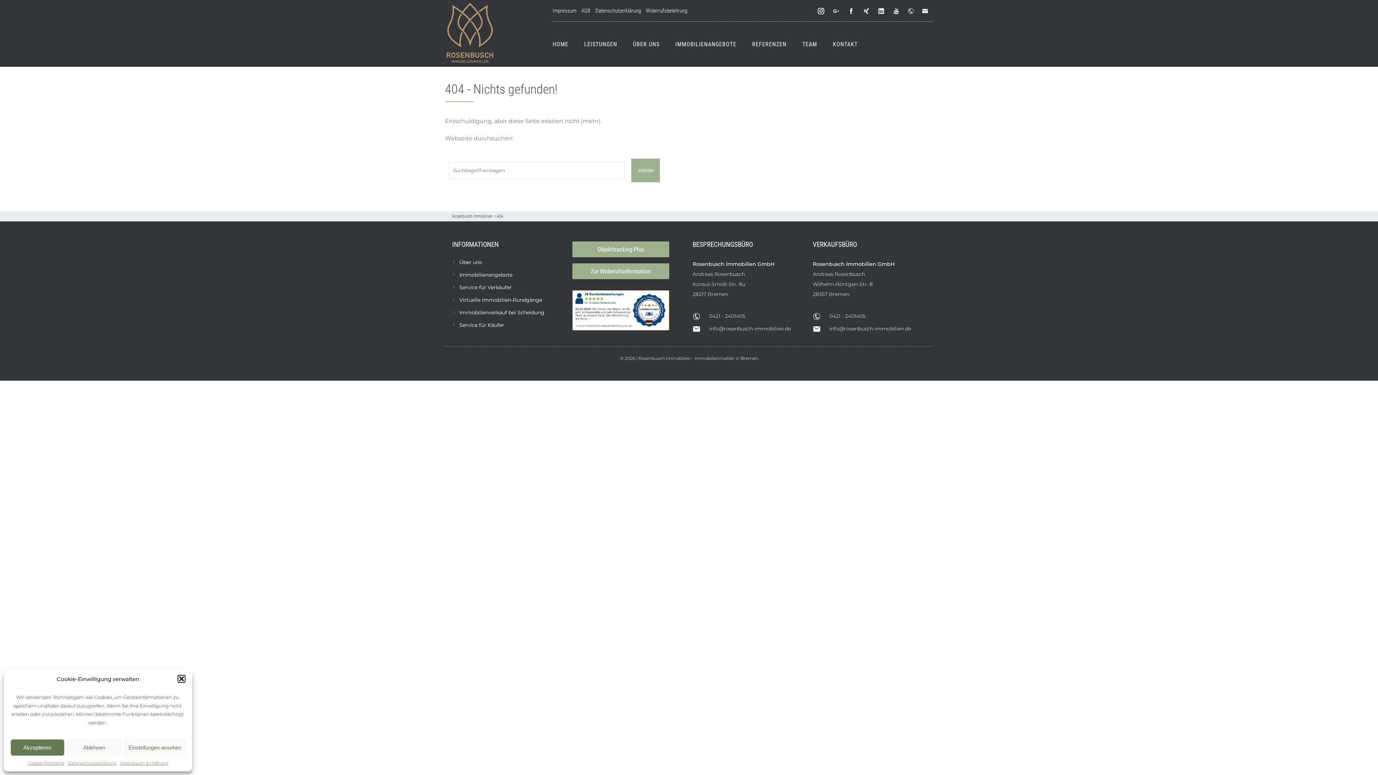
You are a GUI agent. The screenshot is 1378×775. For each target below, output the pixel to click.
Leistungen (600, 44)
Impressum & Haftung (144, 763)
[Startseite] (470, 33)
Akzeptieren (37, 748)
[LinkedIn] (881, 11)
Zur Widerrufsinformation (621, 271)
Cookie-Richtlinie (46, 763)
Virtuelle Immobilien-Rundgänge (500, 300)
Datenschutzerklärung (92, 763)
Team (809, 44)
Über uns (646, 44)
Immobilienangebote (705, 44)
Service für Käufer (481, 325)
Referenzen (769, 44)
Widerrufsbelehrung (666, 11)
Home (560, 44)
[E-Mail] (926, 11)
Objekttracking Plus (620, 249)
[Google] (836, 11)
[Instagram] (821, 11)
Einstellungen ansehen (154, 748)
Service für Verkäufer (485, 287)
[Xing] (866, 11)
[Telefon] (912, 11)
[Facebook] (851, 11)
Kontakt (845, 44)
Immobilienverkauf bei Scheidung (501, 312)
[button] (181, 678)
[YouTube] (896, 11)
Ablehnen (94, 748)
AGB (585, 11)
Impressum (564, 11)
